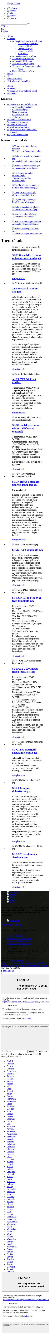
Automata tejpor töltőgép (23, 216)
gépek (20, 68)
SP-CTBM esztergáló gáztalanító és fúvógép (25, 751)
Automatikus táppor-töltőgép (24, 209)
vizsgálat (16, 278)
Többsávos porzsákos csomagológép (21, 179)
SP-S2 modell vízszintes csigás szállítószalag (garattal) (25, 428)
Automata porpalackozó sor (24, 56)
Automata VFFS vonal (22, 61)
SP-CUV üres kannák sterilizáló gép (24, 855)
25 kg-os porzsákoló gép (23, 195)
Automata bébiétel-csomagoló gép (27, 161)
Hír (8, 76)
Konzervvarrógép (25, 51)
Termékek (11, 38)
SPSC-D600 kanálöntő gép (27, 549)
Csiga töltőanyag (25, 48)
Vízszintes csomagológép (23, 63)
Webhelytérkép (17, 961)
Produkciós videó (14, 78)
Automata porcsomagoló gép (25, 168)
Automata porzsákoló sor (23, 58)
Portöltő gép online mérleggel (25, 188)
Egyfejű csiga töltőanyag (23, 202)
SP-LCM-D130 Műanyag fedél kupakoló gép (26, 599)
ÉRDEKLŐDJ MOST (11, 925)
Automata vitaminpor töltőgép (25, 224)
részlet (22, 278)
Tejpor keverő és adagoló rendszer (27, 66)
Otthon (10, 36)
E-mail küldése (7, 971)
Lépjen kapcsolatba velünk (18, 81)
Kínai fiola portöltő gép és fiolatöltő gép (18, 963)
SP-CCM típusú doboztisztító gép (21, 790)
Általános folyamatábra (28, 43)
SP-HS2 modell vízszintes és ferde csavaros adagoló (26, 257)
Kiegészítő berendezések (23, 71)
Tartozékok (23, 53)
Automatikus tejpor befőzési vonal (27, 41)
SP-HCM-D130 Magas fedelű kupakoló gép (25, 670)
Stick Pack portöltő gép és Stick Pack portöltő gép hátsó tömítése (24, 964)
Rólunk (10, 73)
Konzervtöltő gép (25, 46)
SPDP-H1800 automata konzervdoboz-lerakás (25, 483)
